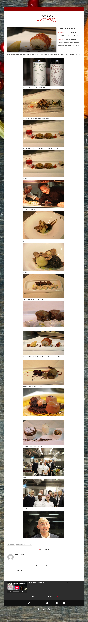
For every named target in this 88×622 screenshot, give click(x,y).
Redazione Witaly (14, 50)
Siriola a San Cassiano (44, 569)
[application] (17, 587)
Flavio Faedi (28, 544)
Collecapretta (11, 544)
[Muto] (23, 591)
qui (57, 597)
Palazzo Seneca (60, 32)
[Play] (9, 591)
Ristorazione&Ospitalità (14, 48)
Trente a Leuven (68, 569)
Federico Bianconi (20, 544)
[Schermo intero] (25, 591)
